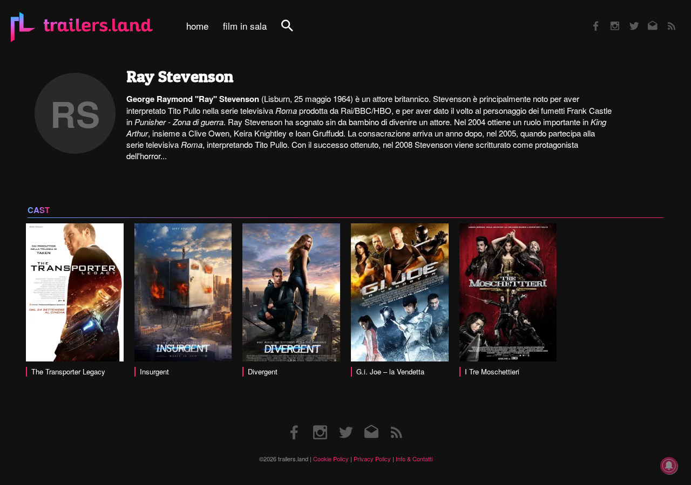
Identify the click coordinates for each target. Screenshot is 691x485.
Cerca (294, 31)
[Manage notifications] (669, 465)
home (197, 25)
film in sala (245, 25)
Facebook (590, 18)
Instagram (609, 18)
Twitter (627, 18)
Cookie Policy (331, 458)
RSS (665, 18)
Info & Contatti (414, 458)
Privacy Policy (372, 458)
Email (646, 18)
